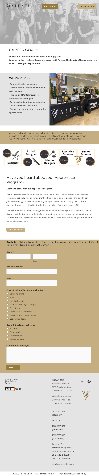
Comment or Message (17, 345)
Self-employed (17, 339)
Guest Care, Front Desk (21, 311)
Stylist (12, 297)
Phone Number (14, 266)
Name (10, 252)
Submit (13, 367)
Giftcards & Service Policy (74, 474)
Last (35, 261)
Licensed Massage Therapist (23, 304)
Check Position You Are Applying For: (25, 290)
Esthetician (15, 308)
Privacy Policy (54, 474)
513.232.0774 (58, 415)
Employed (15, 332)
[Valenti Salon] (17, 6)
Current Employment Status (20, 325)
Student (14, 328)
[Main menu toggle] (35, 6)
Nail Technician (17, 301)
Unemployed (16, 335)
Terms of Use (40, 474)
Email (10, 278)
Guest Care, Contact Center (23, 315)
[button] (86, 6)
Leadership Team (18, 319)
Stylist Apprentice (18, 294)
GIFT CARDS (49, 6)
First (8, 261)
